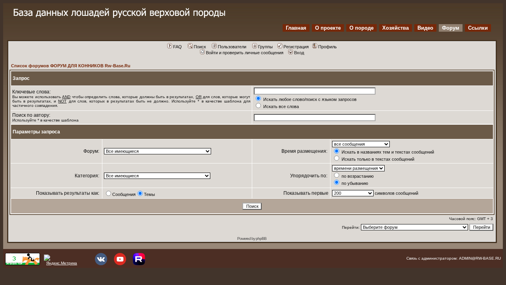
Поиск (200, 46)
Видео (425, 28)
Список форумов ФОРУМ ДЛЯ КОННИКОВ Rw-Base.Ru (70, 65)
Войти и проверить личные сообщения (244, 52)
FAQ (177, 46)
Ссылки (478, 28)
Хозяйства (395, 28)
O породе (361, 28)
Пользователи (232, 46)
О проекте (328, 28)
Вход (299, 52)
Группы (265, 46)
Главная (296, 28)
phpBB (261, 238)
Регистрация (296, 46)
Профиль (327, 46)
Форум (450, 28)
